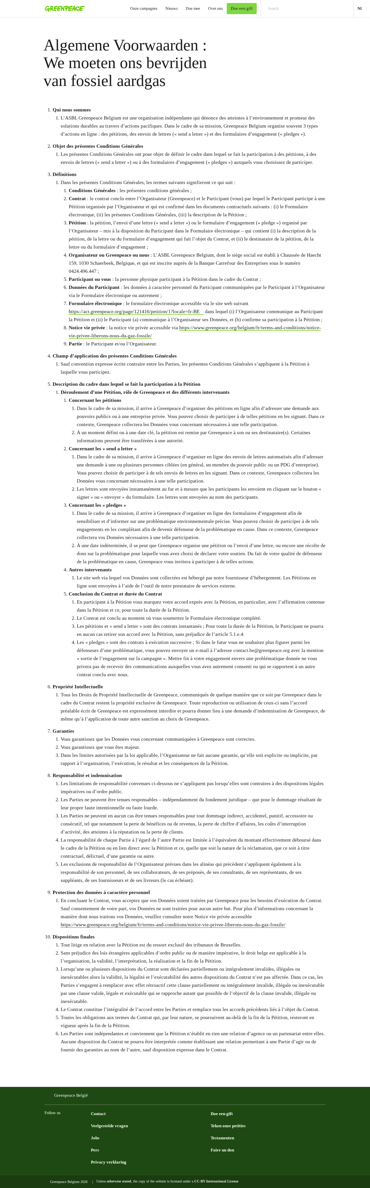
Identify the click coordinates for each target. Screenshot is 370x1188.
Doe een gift (222, 1113)
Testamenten (222, 1138)
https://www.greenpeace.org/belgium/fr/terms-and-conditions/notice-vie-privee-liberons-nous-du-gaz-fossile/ (173, 924)
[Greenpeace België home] (63, 8)
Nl (363, 8)
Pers (95, 1150)
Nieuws (171, 8)
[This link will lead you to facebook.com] (58, 1125)
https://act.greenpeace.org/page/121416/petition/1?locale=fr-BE (134, 311)
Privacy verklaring (108, 1162)
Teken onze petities (228, 1125)
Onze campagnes (143, 8)
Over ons (215, 8)
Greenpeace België (71, 1095)
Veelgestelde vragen (109, 1125)
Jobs (95, 1138)
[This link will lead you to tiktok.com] (78, 1125)
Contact (98, 1113)
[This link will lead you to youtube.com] (88, 1125)
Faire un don (222, 1150)
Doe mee (193, 8)
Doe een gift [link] (242, 8)
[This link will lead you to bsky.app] (68, 1125)
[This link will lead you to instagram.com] (48, 1125)
